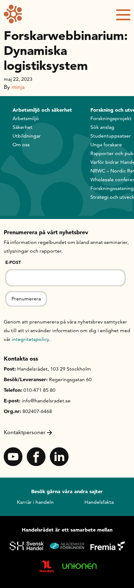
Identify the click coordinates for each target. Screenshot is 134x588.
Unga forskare (106, 145)
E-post (13, 262)
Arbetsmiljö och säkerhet (42, 110)
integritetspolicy (30, 339)
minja (18, 86)
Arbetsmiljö (25, 118)
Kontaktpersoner (24, 432)
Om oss (21, 145)
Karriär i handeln (35, 502)
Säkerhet (22, 127)
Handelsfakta (99, 502)
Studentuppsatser (110, 136)
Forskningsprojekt (111, 118)
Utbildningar (26, 136)
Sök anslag (102, 127)
